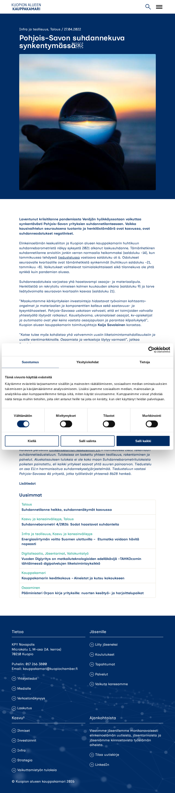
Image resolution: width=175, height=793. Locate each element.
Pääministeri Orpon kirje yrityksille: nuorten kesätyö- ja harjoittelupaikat (83, 593)
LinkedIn (102, 765)
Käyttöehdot (153, 781)
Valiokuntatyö (78, 553)
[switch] (66, 423)
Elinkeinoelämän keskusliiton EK (74, 450)
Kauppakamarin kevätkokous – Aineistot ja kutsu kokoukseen (73, 578)
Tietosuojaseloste (126, 781)
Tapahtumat (105, 664)
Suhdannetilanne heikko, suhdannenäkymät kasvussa (67, 510)
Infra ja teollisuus (33, 29)
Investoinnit (26, 740)
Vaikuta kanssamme (111, 684)
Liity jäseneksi (106, 644)
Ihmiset (23, 731)
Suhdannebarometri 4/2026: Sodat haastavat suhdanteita (70, 524)
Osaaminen (31, 588)
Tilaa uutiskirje (107, 755)
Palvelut (101, 674)
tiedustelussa (69, 257)
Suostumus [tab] (30, 362)
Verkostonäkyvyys (31, 698)
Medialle (24, 688)
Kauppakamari (34, 573)
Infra (21, 750)
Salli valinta (87, 441)
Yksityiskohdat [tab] (87, 362)
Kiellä (32, 441)
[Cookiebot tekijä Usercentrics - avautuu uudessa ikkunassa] (151, 349)
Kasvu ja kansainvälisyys (41, 519)
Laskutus (24, 708)
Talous (55, 29)
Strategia (24, 760)
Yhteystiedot (27, 678)
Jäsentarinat (55, 553)
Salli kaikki (143, 441)
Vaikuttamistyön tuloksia (37, 770)
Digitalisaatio (32, 553)
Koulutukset (104, 654)
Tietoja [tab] (145, 362)
